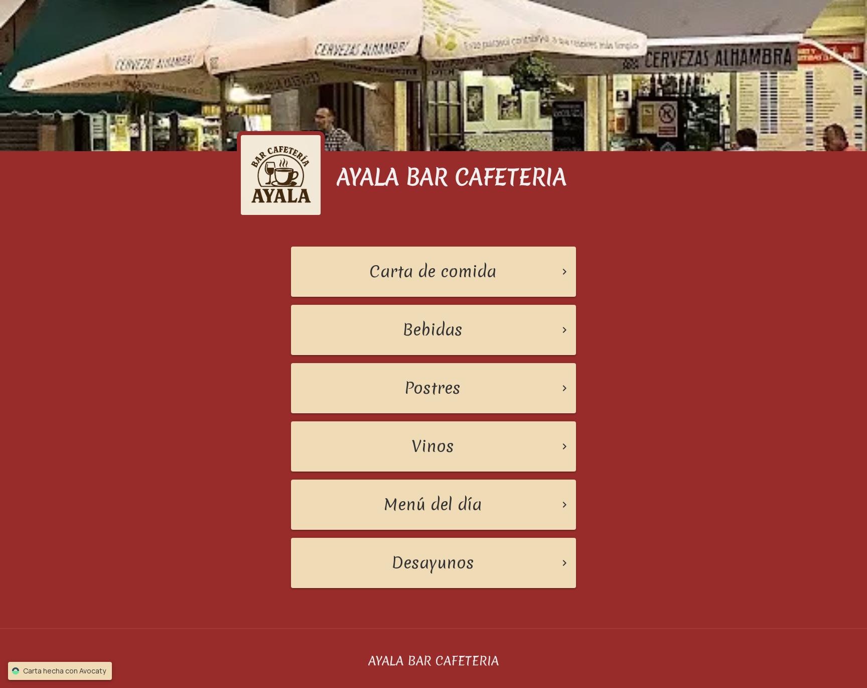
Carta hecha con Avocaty (64, 670)
